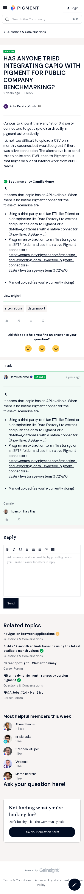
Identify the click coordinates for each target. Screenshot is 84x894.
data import (36, 308)
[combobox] (42, 19)
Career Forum (13, 668)
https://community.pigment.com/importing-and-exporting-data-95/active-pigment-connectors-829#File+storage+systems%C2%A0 (43, 263)
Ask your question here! (42, 832)
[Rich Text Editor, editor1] (42, 574)
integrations (14, 308)
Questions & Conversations (26, 32)
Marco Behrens (26, 774)
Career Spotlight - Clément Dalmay (29, 663)
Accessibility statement (52, 880)
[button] (4, 9)
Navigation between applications (29, 634)
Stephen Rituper (27, 749)
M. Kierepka (23, 737)
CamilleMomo (19, 377)
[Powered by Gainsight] (42, 871)
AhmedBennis (25, 724)
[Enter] (7, 19)
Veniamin (22, 761)
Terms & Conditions (17, 880)
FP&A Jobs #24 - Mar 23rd (23, 692)
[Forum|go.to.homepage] (25, 8)
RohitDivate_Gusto (23, 106)
